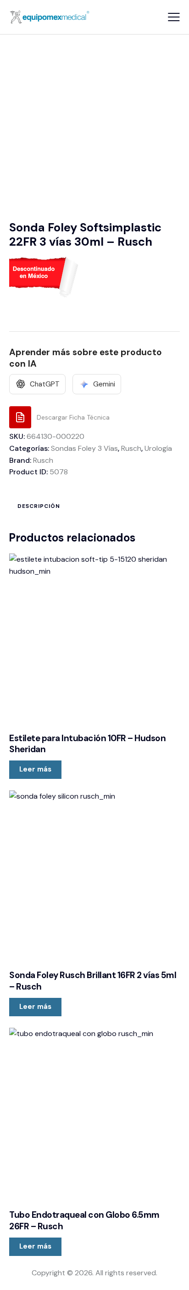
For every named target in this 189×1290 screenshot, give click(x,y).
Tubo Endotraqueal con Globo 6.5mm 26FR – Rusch (84, 1220)
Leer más (35, 769)
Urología (158, 448)
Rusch (131, 448)
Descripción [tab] (38, 506)
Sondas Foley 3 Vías (84, 448)
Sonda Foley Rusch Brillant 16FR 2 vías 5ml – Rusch (92, 981)
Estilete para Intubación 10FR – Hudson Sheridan (87, 744)
